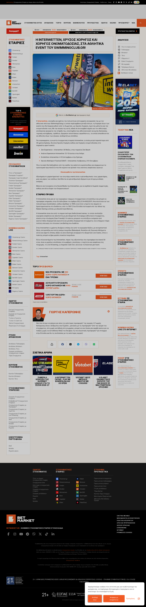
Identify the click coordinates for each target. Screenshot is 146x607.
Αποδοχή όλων (95, 599)
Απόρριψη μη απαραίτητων (114, 599)
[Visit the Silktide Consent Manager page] (138, 598)
